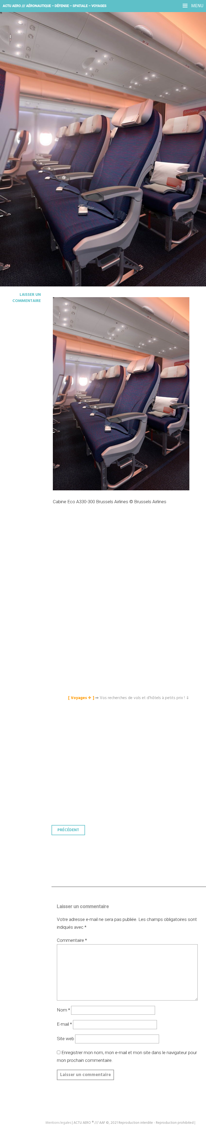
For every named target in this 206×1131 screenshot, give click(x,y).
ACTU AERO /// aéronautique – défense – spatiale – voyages (54, 6)
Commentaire (72, 940)
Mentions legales (58, 1123)
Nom (63, 1010)
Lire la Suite (24, 130)
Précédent (68, 830)
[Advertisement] (130, 563)
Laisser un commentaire (26, 298)
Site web (65, 1038)
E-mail (64, 1024)
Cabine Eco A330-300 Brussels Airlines (92, 94)
